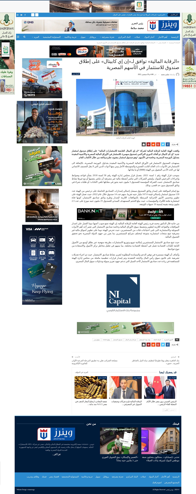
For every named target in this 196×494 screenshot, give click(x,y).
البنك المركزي (124, 37)
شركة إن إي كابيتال (130, 339)
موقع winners (106, 339)
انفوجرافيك (157, 482)
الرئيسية (174, 37)
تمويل (83, 37)
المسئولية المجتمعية (52, 37)
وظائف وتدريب (33, 477)
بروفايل (92, 37)
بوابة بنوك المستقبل (144, 339)
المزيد (36, 37)
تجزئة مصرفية (108, 37)
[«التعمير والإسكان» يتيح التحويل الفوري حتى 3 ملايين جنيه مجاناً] (119, 440)
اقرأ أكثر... (56, 454)
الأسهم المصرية (168, 339)
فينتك (44, 477)
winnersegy (31, 490)
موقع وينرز (97, 339)
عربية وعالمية (70, 37)
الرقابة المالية (157, 339)
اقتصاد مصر (76, 74)
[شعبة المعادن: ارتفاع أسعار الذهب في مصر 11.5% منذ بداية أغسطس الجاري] (91, 387)
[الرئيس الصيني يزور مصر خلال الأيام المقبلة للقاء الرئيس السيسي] (160, 387)
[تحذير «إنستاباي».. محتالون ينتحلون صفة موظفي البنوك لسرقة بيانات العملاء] (160, 440)
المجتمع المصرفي (171, 482)
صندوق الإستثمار (117, 339)
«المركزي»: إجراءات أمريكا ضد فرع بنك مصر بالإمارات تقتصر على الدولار (139, 15)
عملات (137, 37)
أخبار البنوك (149, 37)
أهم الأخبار (162, 37)
